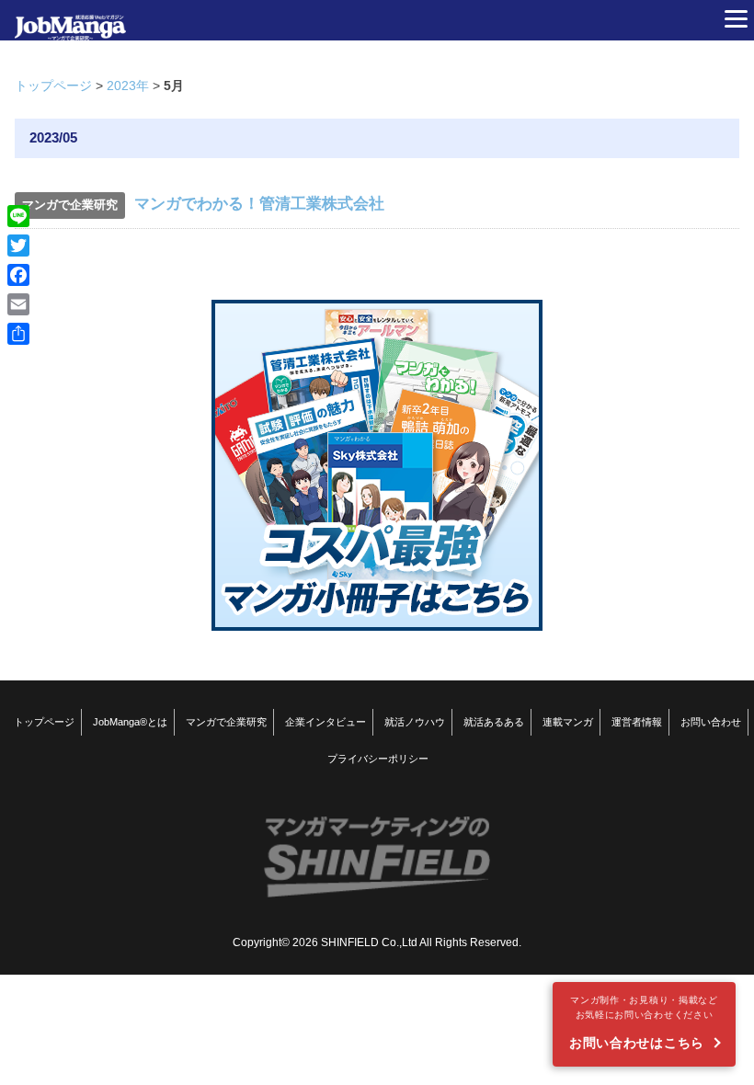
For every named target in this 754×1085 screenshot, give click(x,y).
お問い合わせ (710, 721)
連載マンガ (568, 721)
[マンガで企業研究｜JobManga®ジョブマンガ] (70, 20)
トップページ (53, 86)
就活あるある (493, 721)
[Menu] (735, 18)
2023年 (128, 86)
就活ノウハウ (414, 721)
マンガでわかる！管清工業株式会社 (259, 203)
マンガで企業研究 (226, 721)
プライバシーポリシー (377, 758)
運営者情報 (636, 721)
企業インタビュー (325, 721)
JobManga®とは (130, 721)
